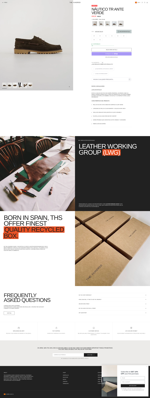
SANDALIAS (66, 383)
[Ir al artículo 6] (30, 85)
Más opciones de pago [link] (111, 57)
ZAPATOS (65, 381)
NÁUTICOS (65, 377)
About (99, 379)
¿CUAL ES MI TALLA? (97, 89)
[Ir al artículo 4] (20, 85)
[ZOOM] (69, 86)
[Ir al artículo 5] (25, 85)
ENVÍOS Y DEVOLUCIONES (98, 86)
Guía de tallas (99, 31)
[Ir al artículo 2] (9, 85)
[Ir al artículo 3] (14, 85)
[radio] (94, 23)
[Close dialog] (147, 366)
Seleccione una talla (111, 49)
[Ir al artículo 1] (4, 85)
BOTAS (64, 379)
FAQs (99, 381)
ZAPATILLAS (66, 375)
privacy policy (84, 358)
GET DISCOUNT (132, 385)
